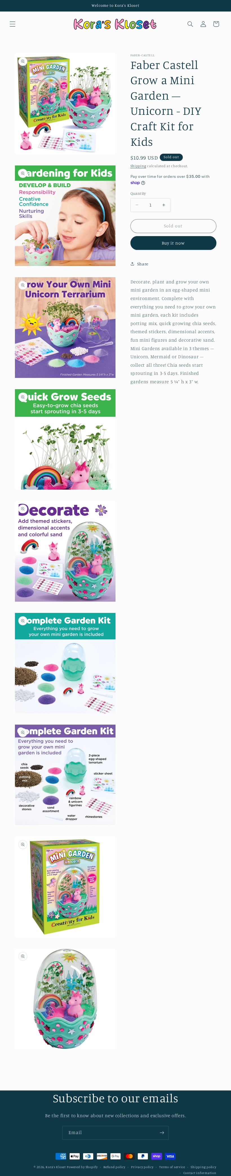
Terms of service (172, 1167)
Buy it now (173, 243)
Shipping (138, 166)
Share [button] (142, 263)
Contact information (199, 1173)
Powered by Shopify (82, 1167)
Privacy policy (142, 1167)
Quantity (138, 193)
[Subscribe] (162, 1133)
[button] (12, 23)
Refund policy (114, 1167)
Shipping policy (203, 1167)
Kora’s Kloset (56, 1167)
